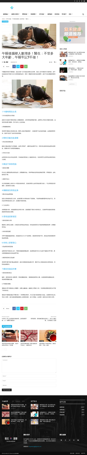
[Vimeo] (82, 1)
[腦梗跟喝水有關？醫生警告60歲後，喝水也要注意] (34, 421)
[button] (83, 14)
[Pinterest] (22, 66)
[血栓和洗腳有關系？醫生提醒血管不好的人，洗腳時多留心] (29, 336)
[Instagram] (77, 1)
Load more (72, 84)
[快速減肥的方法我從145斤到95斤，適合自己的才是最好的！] (63, 78)
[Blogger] (61, 440)
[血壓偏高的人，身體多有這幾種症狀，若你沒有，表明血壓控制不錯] (63, 62)
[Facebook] (75, 1)
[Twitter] (79, 1)
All (13, 401)
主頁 (3, 19)
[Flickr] (69, 440)
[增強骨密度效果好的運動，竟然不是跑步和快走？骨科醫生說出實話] (10, 336)
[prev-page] (3, 349)
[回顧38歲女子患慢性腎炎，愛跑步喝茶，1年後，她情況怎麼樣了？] (47, 336)
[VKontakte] (78, 440)
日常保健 (8, 19)
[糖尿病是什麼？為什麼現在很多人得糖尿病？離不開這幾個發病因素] (63, 54)
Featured (18, 401)
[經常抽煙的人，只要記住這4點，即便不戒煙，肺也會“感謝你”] (63, 70)
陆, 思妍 (6, 62)
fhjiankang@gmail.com (35, 446)
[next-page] (6, 349)
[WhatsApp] (26, 66)
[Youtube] (84, 1)
